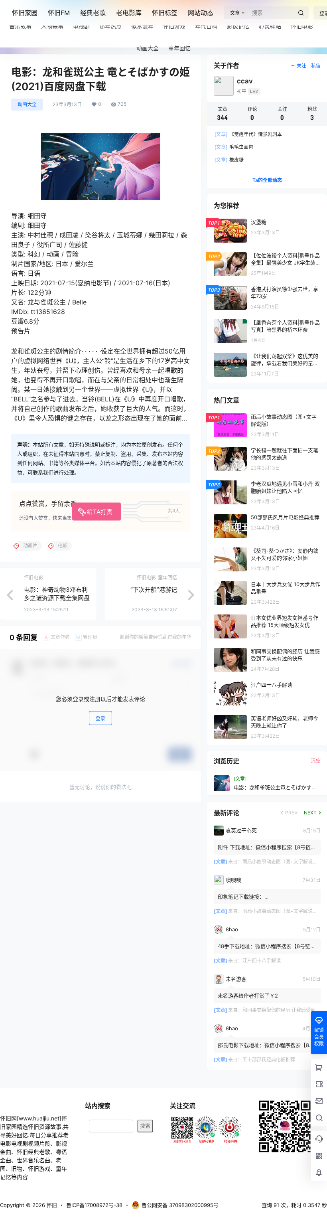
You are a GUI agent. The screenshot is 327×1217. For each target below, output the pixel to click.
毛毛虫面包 (234, 147)
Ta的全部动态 (267, 180)
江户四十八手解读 (261, 961)
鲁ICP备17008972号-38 (94, 1205)
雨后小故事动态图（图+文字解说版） (282, 862)
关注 (301, 66)
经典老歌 (93, 13)
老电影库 (129, 13)
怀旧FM (59, 13)
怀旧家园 (24, 13)
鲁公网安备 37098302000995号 (180, 1205)
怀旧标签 (164, 13)
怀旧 (51, 1205)
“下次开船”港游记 (153, 589)
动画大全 (27, 104)
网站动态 (200, 13)
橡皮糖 (229, 160)
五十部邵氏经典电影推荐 (268, 1060)
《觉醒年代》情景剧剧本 (248, 134)
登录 (100, 718)
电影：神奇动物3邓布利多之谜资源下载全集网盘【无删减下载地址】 (57, 598)
